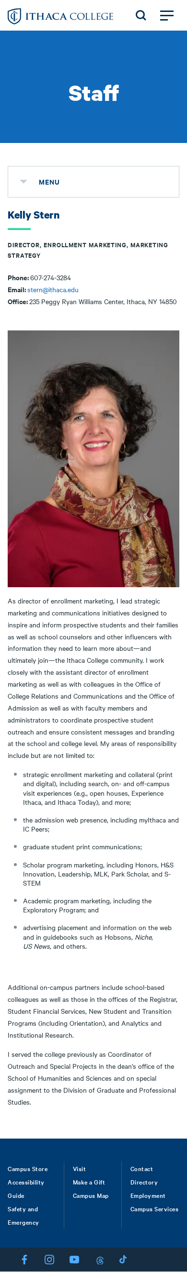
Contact (141, 1168)
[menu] (23, 181)
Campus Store (27, 1168)
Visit (79, 1168)
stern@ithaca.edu (53, 289)
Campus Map (91, 1195)
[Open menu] (167, 15)
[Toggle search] (141, 15)
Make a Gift (89, 1181)
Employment (148, 1195)
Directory (144, 1181)
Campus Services (154, 1208)
